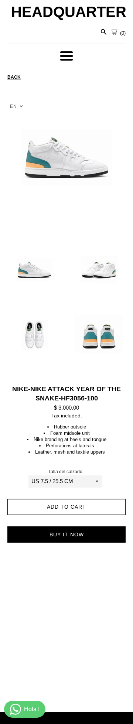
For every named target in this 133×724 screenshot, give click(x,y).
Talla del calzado (65, 471)
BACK (14, 77)
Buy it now (67, 534)
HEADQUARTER (66, 12)
